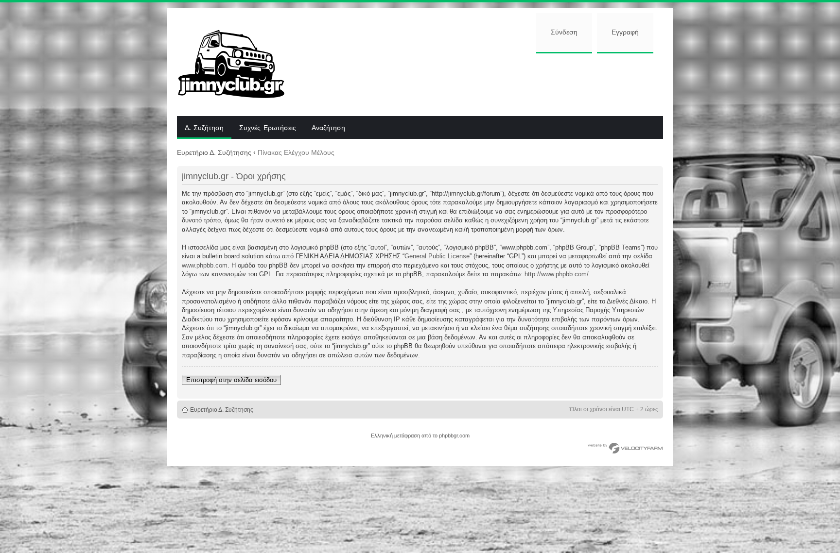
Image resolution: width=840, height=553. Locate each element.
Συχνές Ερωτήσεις (267, 128)
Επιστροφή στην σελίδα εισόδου (231, 380)
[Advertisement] (482, 83)
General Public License (437, 256)
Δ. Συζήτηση (204, 128)
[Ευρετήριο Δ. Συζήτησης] (238, 62)
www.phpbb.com (205, 265)
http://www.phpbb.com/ (557, 274)
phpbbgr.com (454, 435)
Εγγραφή (625, 32)
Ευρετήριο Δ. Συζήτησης (214, 152)
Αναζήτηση (328, 128)
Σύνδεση (564, 32)
